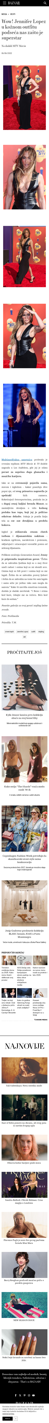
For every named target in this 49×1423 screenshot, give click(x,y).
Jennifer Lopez (22, 632)
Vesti (12, 14)
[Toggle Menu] (5, 3)
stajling (41, 632)
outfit (33, 632)
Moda (4, 14)
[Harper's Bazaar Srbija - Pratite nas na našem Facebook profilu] (15, 1395)
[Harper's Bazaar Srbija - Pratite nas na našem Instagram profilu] (29, 1395)
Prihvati (7, 1419)
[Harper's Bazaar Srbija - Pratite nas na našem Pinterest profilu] (24, 1395)
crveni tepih (9, 632)
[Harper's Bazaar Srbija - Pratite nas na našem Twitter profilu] (20, 1395)
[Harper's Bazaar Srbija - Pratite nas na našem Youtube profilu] (33, 1395)
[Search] (45, 3)
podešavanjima (8, 1414)
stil (24, 637)
